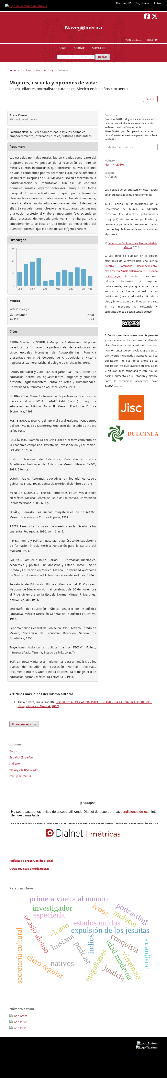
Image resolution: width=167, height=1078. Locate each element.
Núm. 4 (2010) (44, 70)
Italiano (14, 763)
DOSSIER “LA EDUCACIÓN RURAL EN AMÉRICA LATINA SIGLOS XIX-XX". (104, 702)
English (14, 751)
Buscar (102, 56)
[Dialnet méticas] (83, 833)
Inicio (12, 70)
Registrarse (142, 3)
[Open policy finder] (131, 407)
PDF (152, 99)
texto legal (112, 276)
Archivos (79, 48)
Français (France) (20, 776)
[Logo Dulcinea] (133, 432)
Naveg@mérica (83, 27)
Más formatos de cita (120, 147)
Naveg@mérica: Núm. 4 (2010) (38, 706)
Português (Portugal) (23, 769)
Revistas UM (123, 3)
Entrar (158, 3)
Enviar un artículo (24, 724)
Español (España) (21, 757)
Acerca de (99, 48)
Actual (63, 48)
